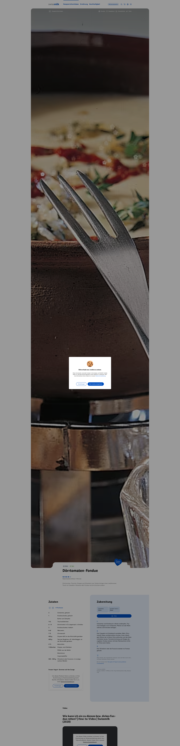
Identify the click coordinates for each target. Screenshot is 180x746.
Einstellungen (81, 384)
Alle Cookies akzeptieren (95, 384)
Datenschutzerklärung (101, 375)
